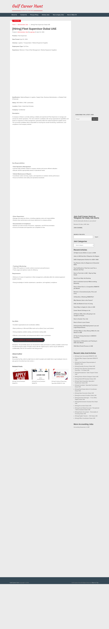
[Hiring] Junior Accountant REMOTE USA (86, 356)
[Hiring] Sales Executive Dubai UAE (84, 393)
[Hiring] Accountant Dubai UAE (83, 405)
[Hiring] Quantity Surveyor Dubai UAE (85, 366)
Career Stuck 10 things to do (82, 310)
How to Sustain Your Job (81, 319)
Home (14, 24)
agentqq (32, 32)
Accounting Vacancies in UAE (81, 427)
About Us (14, 14)
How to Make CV (72, 14)
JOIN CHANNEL (78, 227)
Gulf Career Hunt (14, 582)
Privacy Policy (34, 14)
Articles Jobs (45, 14)
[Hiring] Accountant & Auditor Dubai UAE (85, 395)
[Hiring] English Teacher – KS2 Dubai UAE (86, 416)
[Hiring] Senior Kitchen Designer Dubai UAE (86, 376)
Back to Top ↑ (95, 582)
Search (96, 237)
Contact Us (23, 14)
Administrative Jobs (23, 24)
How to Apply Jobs (58, 14)
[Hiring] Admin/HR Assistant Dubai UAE (85, 379)
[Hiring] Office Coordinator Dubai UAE (85, 418)
